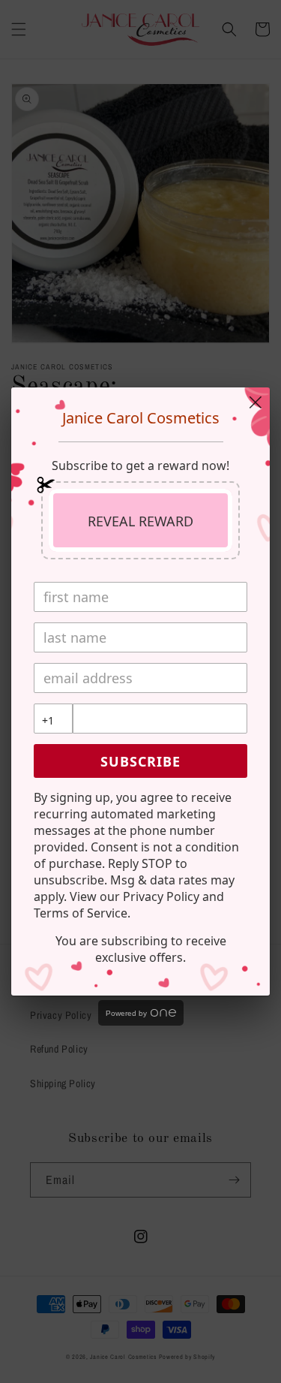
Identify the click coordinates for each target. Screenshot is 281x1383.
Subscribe (140, 761)
